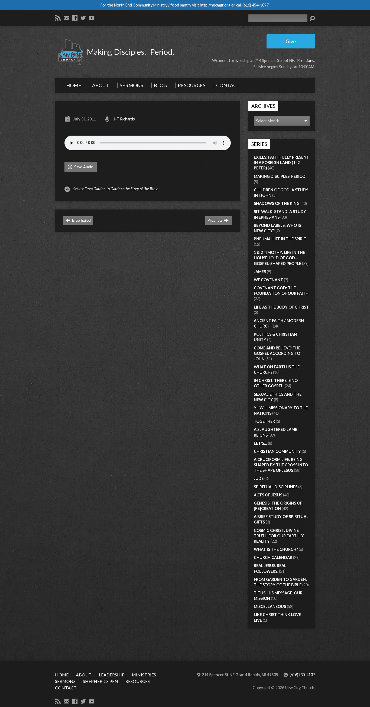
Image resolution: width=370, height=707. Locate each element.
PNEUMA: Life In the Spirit (280, 239)
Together (264, 421)
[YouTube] (91, 18)
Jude (259, 478)
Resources (137, 681)
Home (62, 674)
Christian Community (277, 451)
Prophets (215, 220)
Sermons (65, 681)
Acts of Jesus (268, 495)
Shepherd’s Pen (100, 681)
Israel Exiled (81, 220)
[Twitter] (83, 18)
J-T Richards (124, 119)
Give (290, 41)
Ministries (144, 674)
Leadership (112, 674)
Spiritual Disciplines (275, 487)
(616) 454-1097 (255, 5)
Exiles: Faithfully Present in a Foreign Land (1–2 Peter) (281, 162)
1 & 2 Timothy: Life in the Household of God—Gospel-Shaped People (279, 258)
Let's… (260, 443)
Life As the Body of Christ (281, 307)
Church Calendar (273, 557)
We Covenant (268, 279)
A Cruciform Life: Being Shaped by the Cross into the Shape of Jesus (281, 465)
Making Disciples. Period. (280, 176)
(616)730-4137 (302, 674)
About (84, 674)
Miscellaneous (270, 606)
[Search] (312, 18)
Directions (305, 60)
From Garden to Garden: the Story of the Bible (121, 188)
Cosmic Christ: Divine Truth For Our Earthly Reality (279, 536)
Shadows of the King (277, 203)
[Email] (66, 18)
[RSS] (58, 18)
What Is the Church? (276, 549)
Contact (66, 687)
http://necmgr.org (215, 5)
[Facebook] (74, 18)
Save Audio (83, 167)
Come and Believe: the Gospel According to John (277, 353)
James (260, 271)
